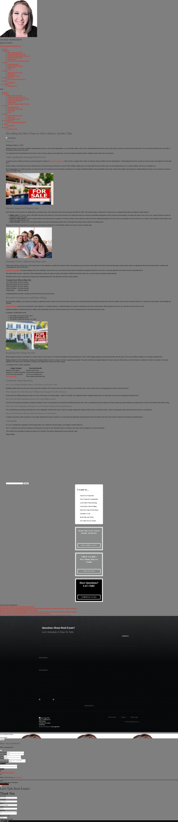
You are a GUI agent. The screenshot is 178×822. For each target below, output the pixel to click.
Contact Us (125, 636)
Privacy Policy (112, 717)
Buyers (6, 62)
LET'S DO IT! (4, 784)
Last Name (3, 754)
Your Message (4, 762)
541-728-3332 (18, 777)
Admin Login (134, 717)
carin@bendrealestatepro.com (10, 46)
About (5, 81)
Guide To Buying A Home (15, 66)
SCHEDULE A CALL (89, 597)
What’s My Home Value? (14, 72)
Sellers (6, 71)
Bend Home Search (13, 64)
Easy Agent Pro (56, 726)
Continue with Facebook (7, 772)
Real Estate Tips (8, 77)
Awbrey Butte (11, 59)
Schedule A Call (12, 86)
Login (9, 69)
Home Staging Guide (13, 76)
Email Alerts (11, 67)
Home (5, 49)
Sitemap (123, 717)
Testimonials (11, 82)
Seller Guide (11, 74)
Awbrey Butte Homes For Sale (16, 54)
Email (1, 756)
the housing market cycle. (56, 161)
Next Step (3, 764)
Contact (6, 84)
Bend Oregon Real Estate (14, 52)
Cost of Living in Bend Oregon (16, 79)
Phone (2, 758)
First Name (3, 752)
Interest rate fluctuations (13, 270)
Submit (2, 769)
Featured (6, 51)
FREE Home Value (89, 545)
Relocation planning (12, 306)
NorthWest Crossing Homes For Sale (18, 56)
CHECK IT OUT (89, 571)
